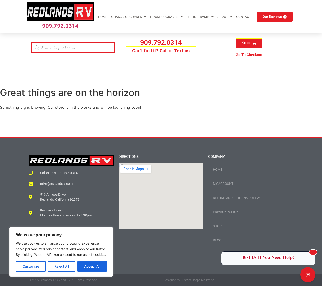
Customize (31, 266)
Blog (217, 240)
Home (102, 17)
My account (223, 184)
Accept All (92, 266)
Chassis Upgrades (126, 17)
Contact (243, 17)
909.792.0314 (60, 26)
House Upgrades (164, 17)
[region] (61, 252)
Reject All (61, 266)
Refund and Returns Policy (236, 198)
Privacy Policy (225, 212)
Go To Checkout (249, 55)
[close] (313, 252)
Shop (217, 226)
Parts (191, 17)
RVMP (204, 17)
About (222, 17)
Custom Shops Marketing (197, 280)
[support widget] (307, 274)
